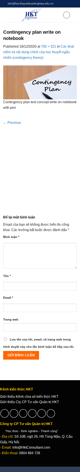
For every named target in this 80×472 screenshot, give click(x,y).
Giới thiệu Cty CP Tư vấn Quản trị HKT (29, 402)
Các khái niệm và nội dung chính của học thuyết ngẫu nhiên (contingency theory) (38, 52)
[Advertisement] (40, 168)
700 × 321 (48, 46)
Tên (7, 276)
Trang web (10, 319)
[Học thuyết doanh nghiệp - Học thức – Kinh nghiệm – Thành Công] (32, 15)
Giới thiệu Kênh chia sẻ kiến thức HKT (29, 396)
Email (8, 297)
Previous (12, 122)
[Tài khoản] (58, 15)
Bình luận (11, 237)
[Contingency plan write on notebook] (40, 82)
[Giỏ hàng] (66, 15)
